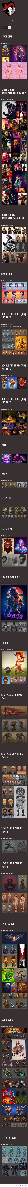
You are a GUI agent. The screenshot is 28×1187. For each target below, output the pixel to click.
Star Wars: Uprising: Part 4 (12, 864)
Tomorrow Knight (10, 577)
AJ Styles (6, 498)
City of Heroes (8, 1137)
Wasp (4, 473)
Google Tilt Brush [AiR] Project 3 (13, 400)
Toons (4, 643)
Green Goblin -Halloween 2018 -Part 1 (13, 216)
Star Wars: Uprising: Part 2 (12, 755)
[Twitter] (9, 27)
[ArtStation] (3, 27)
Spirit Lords (7, 923)
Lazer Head (7, 529)
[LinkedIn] (6, 27)
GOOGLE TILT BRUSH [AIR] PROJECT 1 (13, 315)
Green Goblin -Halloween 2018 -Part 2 (13, 91)
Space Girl (6, 36)
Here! (19, 326)
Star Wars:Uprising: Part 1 (11, 696)
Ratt (3, 445)
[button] (5, 49)
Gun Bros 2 (7, 1019)
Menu (13, 21)
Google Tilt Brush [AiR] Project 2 (13, 367)
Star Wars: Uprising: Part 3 (12, 829)
